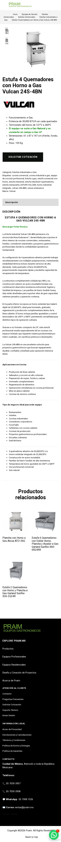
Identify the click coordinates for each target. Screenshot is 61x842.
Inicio (15, 14)
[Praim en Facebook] (13, 817)
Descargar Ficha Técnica (14, 227)
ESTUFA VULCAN (28, 185)
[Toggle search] (56, 5)
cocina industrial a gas (39, 175)
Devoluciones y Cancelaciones (16, 734)
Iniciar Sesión (8, 715)
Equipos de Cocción (29, 14)
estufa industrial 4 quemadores (39, 182)
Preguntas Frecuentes (12, 699)
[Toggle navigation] (4, 5)
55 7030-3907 (13, 783)
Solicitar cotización (22, 157)
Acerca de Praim (11, 680)
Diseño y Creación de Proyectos (19, 672)
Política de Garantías (12, 751)
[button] (54, 835)
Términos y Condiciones (13, 740)
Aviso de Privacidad (12, 729)
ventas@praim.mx (24, 807)
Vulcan (12, 191)
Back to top (31, 837)
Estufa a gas (31, 178)
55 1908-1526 (26, 799)
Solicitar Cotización (11, 704)
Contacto (7, 693)
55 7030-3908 (13, 791)
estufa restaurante (11, 185)
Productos (8, 648)
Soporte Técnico (10, 710)
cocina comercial (20, 175)
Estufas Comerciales (26, 17)
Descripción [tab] (11, 202)
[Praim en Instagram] (5, 817)
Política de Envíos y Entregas (16, 745)
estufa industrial (16, 182)
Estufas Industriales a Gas (24, 172)
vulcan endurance (35, 188)
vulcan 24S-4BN (19, 188)
